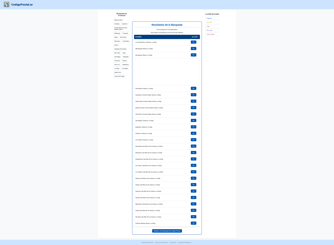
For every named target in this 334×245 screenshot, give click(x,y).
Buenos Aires (118, 20)
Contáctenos (173, 242)
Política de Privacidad (147, 242)
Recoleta (209, 22)
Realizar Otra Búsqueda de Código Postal (167, 231)
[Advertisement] (167, 15)
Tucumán (125, 33)
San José (209, 30)
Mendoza (117, 33)
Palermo (209, 18)
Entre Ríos (123, 37)
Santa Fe (124, 24)
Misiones (117, 41)
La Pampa (125, 68)
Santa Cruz (117, 72)
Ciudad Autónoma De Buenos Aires (120, 28)
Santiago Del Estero (120, 49)
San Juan (117, 53)
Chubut (124, 61)
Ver (194, 42)
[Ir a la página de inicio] (6, 4)
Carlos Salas (210, 34)
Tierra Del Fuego (119, 76)
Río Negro (117, 57)
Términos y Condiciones (161, 242)
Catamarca (125, 64)
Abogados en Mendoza (184, 242)
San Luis (117, 64)
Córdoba (117, 24)
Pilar (208, 26)
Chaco (116, 45)
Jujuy (124, 53)
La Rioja (116, 68)
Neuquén (125, 57)
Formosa (117, 61)
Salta (115, 37)
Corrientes (126, 41)
